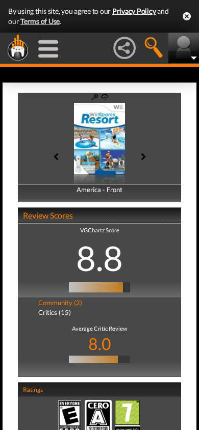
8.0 (99, 344)
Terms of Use (40, 21)
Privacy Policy (134, 11)
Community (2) (60, 303)
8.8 (99, 257)
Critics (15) (54, 312)
